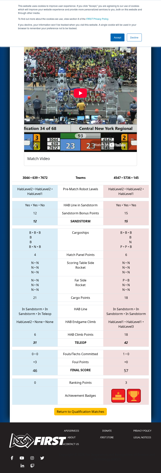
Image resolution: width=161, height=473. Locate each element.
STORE (107, 437)
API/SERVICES (71, 430)
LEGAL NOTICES (142, 437)
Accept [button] (117, 37)
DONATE (107, 430)
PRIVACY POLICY (142, 430)
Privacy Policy (97, 18)
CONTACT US (71, 444)
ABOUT (72, 437)
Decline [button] (134, 37)
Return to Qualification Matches (80, 411)
